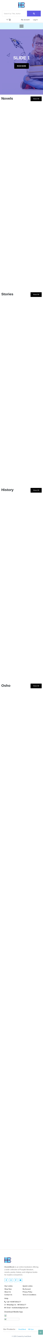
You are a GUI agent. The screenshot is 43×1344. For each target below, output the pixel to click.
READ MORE (21, 66)
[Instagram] (11, 1280)
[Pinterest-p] (16, 1280)
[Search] (34, 13)
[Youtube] (20, 1280)
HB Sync (31, 1329)
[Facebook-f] (6, 1280)
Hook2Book (22, 1329)
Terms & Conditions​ (29, 1295)
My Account (27, 1289)
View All (36, 99)
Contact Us (8, 1295)
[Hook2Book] (21, 5)
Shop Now (8, 1289)
